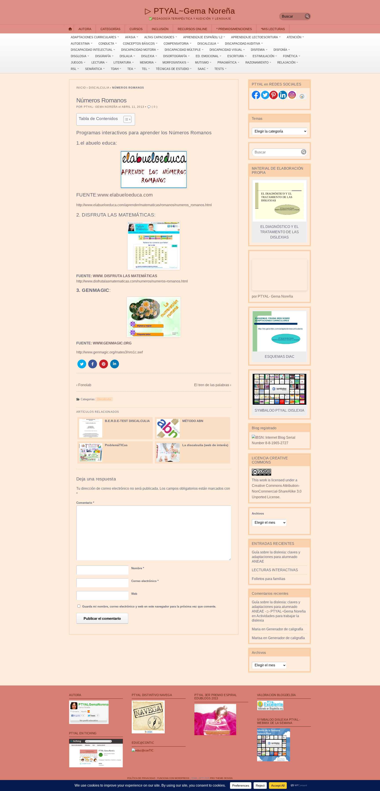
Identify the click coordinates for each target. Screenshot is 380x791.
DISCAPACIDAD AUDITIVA (242, 43)
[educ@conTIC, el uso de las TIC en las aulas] (142, 750)
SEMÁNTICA (93, 69)
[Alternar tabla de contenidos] (125, 119)
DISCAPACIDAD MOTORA (138, 49)
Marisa (257, 638)
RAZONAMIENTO (257, 62)
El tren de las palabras (211, 385)
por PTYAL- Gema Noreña (272, 296)
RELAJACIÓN (286, 62)
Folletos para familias (268, 579)
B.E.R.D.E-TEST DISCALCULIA (127, 421)
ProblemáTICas (116, 445)
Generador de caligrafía (284, 629)
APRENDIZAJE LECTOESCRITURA (254, 37)
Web (134, 593)
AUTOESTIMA (80, 43)
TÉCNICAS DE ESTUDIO (172, 69)
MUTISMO (202, 62)
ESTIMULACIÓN (263, 56)
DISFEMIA (258, 49)
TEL (144, 69)
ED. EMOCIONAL (207, 56)
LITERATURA (122, 62)
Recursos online (192, 29)
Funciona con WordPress (173, 778)
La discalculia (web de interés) (205, 445)
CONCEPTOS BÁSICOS (139, 43)
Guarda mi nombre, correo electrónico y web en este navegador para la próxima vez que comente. (149, 606)
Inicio (81, 87)
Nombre (137, 568)
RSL (73, 69)
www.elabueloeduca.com (125, 195)
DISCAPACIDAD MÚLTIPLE (183, 49)
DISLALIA (126, 56)
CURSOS (136, 29)
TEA (130, 69)
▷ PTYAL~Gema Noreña (190, 10)
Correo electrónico (145, 581)
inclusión (160, 29)
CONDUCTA (106, 43)
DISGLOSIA (78, 56)
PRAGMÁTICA (227, 62)
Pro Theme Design (221, 778)
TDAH (115, 69)
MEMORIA (147, 62)
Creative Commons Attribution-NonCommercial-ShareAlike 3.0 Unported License (276, 491)
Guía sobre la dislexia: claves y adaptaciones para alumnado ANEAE (276, 556)
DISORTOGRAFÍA (175, 56)
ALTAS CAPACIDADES (159, 37)
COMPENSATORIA (176, 43)
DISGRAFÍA (103, 56)
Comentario (85, 502)
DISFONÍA (280, 49)
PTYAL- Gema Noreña (101, 106)
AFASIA (130, 37)
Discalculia (99, 87)
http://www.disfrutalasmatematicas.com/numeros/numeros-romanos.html (132, 281)
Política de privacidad (141, 778)
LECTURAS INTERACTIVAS (275, 570)
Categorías (110, 29)
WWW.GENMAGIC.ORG (112, 343)
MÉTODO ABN (192, 421)
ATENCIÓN (294, 37)
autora (85, 29)
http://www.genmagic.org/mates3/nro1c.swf (109, 352)
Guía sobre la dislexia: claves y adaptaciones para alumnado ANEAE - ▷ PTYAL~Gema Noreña (279, 606)
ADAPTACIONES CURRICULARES (93, 37)
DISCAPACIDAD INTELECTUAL (91, 49)
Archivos (258, 513)
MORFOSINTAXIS (174, 62)
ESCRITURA (235, 56)
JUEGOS (77, 62)
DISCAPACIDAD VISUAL (226, 49)
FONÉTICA (290, 56)
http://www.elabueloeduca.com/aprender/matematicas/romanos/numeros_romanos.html (144, 205)
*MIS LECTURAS (273, 29)
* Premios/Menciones (234, 29)
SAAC (202, 69)
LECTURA (98, 62)
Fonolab (84, 385)
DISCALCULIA (206, 43)
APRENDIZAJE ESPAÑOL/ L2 (202, 37)
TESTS (219, 69)
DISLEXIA (147, 56)
